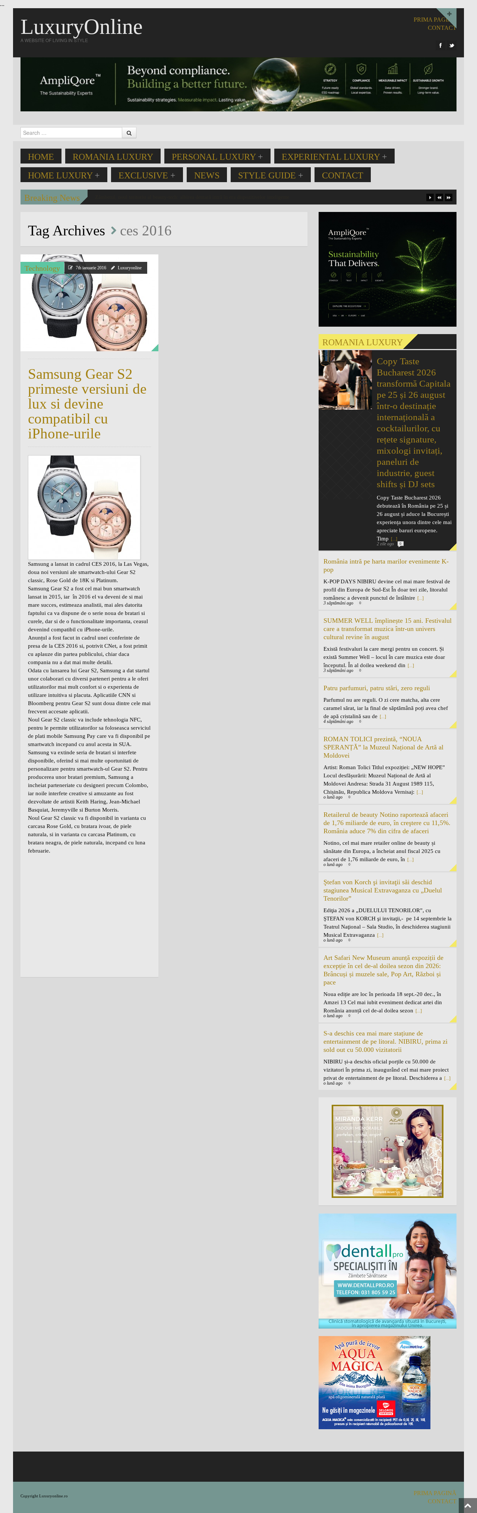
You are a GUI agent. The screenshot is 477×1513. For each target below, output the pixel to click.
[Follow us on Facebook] (440, 45)
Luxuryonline (130, 267)
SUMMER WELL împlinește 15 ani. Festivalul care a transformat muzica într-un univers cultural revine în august (387, 629)
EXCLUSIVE (147, 175)
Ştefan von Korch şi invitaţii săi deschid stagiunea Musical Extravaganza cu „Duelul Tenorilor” (382, 890)
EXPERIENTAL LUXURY (334, 157)
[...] (420, 598)
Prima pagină (435, 19)
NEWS (206, 175)
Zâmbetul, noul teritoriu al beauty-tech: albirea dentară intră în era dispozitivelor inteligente (192, 197)
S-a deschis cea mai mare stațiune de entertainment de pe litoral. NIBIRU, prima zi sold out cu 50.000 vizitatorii (385, 1041)
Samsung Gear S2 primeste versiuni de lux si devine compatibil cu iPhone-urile (87, 403)
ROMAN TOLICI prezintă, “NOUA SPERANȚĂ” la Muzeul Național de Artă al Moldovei (383, 747)
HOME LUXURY (64, 175)
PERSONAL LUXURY (217, 157)
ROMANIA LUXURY (113, 157)
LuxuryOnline (81, 27)
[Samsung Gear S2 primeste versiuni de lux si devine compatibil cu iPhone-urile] (89, 302)
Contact (342, 175)
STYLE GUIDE (270, 175)
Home (41, 157)
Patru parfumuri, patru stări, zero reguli (376, 688)
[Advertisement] (90, 915)
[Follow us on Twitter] (452, 45)
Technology (42, 268)
